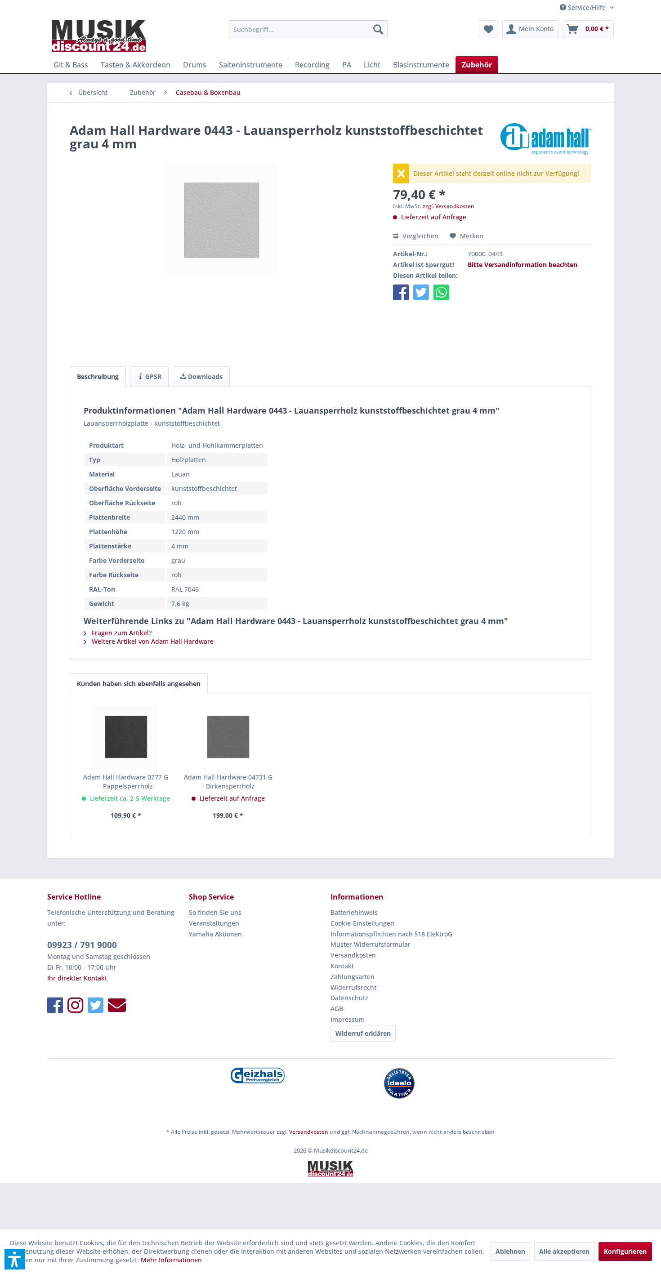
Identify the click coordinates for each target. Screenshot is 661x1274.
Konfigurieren (625, 1251)
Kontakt (342, 966)
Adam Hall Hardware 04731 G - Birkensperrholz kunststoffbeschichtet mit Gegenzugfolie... (228, 782)
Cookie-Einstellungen (362, 923)
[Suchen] (378, 29)
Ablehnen (510, 1251)
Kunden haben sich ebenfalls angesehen (139, 683)
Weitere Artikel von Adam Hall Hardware (152, 641)
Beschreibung (98, 376)
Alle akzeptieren (564, 1251)
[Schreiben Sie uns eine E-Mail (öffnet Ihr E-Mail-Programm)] (117, 1005)
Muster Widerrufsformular (370, 944)
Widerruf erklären (363, 1033)
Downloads (204, 376)
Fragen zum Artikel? (121, 632)
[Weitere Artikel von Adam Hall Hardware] (545, 139)
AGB (336, 1008)
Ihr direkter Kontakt (77, 978)
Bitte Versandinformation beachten (522, 264)
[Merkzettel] (488, 29)
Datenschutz (349, 997)
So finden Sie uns (215, 912)
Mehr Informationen (171, 1260)
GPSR (152, 376)
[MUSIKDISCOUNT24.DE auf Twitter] (95, 1005)
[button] (401, 292)
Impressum (347, 1019)
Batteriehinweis (354, 912)
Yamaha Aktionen (215, 934)
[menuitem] (308, 29)
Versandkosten (353, 955)
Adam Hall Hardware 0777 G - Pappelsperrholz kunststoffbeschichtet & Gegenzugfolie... (125, 782)
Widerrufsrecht (353, 987)
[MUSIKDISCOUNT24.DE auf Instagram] (75, 1005)
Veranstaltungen (214, 923)
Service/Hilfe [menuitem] (586, 7)
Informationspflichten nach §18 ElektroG (391, 934)
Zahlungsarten (352, 976)
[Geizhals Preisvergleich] (257, 1075)
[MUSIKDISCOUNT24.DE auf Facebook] (55, 1005)
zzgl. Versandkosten (448, 206)
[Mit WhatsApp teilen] (441, 292)
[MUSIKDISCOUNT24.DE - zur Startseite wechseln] (99, 36)
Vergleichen (419, 236)
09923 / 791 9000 (82, 945)
